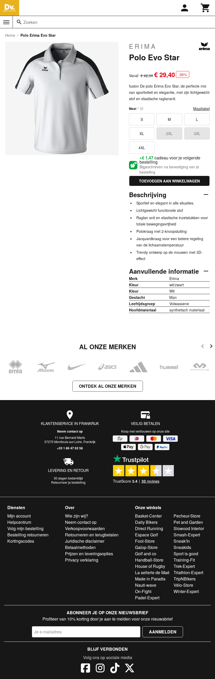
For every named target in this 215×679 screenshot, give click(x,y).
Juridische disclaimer (84, 541)
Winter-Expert (186, 591)
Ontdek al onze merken (107, 386)
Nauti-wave (145, 585)
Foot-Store (145, 541)
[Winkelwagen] (205, 8)
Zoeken (30, 22)
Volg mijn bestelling (25, 528)
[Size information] (141, 108)
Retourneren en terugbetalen (92, 535)
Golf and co (145, 554)
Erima (143, 46)
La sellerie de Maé (152, 572)
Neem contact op (70, 431)
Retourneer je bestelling (68, 482)
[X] (129, 669)
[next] (211, 347)
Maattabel (201, 108)
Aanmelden (162, 632)
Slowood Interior (189, 528)
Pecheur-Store (187, 516)
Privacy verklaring (81, 560)
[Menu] (6, 22)
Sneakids (182, 547)
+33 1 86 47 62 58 (70, 448)
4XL (141, 147)
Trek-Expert (184, 566)
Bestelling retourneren (28, 535)
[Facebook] (85, 669)
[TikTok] (115, 669)
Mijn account (19, 516)
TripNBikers (185, 579)
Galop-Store (146, 547)
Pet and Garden (188, 522)
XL (141, 133)
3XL (197, 133)
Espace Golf (146, 535)
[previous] (202, 347)
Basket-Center (148, 516)
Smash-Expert (187, 535)
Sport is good (186, 554)
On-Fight (143, 591)
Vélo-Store (183, 585)
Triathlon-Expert (188, 572)
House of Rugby (150, 566)
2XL (169, 133)
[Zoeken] (19, 22)
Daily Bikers (146, 522)
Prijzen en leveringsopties (89, 554)
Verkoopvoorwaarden (85, 528)
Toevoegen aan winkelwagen (169, 181)
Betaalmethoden (80, 547)
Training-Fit (184, 560)
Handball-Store (149, 560)
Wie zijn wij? (76, 516)
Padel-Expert (147, 598)
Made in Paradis (150, 579)
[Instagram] (100, 669)
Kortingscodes (20, 541)
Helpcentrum (19, 522)
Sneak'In (182, 541)
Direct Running (149, 528)
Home (10, 35)
